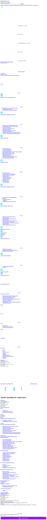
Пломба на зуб (5, 180)
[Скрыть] (2, 503)
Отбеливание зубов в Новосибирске (10, 110)
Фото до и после (6, 351)
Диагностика (3, 435)
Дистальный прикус (7, 199)
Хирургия (2, 234)
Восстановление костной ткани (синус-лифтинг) (12, 151)
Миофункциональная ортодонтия (9, 201)
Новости (4, 358)
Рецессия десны (6, 223)
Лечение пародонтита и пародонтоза (10, 220)
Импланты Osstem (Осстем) (8, 155)
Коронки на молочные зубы (8, 128)
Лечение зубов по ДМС (7, 326)
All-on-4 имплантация (7, 150)
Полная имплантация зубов (8, 157)
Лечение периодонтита (7, 178)
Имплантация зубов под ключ (8, 153)
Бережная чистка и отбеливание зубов (7, 97)
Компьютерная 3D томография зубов (10, 250)
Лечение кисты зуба (7, 177)
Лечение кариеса (6, 176)
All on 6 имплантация (7, 149)
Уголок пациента (6, 355)
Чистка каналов (6, 182)
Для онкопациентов (4, 271)
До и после (2, 416)
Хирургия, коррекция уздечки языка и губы (11, 133)
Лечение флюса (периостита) (8, 221)
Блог (4, 350)
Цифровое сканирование (7, 251)
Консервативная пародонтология (9, 218)
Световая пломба (6, 181)
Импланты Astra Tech (7, 154)
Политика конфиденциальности (6, 501)
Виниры (4, 267)
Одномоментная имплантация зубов (10, 156)
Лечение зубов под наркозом (8, 175)
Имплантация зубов (4, 137)
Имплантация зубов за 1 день (8, 152)
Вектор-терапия (6, 217)
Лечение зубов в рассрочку (8, 327)
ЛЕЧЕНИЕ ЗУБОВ (4, 162)
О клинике (2, 347)
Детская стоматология (4, 293)
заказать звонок (3, 61)
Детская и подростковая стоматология (7, 114)
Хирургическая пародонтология (9, 224)
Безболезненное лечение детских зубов (10, 126)
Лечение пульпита (6, 179)
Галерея (4, 352)
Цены (1, 323)
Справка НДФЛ (10, 61)
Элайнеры (5, 200)
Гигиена (2, 423)
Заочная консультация (4, 275)
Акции (1, 414)
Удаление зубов (3, 232)
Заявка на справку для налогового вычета (8, 436)
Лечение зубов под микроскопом (9, 174)
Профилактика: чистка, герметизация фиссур (11, 132)
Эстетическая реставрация (5, 255)
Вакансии (5, 357)
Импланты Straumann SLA (8, 446)
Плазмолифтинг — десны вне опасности (11, 222)
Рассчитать (20, 513)
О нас (4, 349)
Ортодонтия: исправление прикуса (7, 186)
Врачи (1, 417)
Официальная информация (8, 356)
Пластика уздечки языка (7, 131)
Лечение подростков (7, 129)
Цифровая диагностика (5, 238)
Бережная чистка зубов (7, 109)
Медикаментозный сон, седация (9, 130)
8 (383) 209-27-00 (3, 62)
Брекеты (4, 198)
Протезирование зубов (4, 229)
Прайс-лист (5, 325)
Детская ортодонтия (7, 127)
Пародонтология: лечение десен (6, 205)
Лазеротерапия (6, 219)
